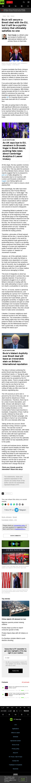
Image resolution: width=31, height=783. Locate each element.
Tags (8, 16)
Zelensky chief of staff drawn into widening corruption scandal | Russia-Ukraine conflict (14, 10)
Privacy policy (15, 748)
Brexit (15, 517)
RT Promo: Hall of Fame (15, 756)
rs (24, 707)
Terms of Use (15, 744)
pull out (4, 175)
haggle (4, 181)
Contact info (15, 760)
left (8, 97)
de (16, 707)
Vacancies (15, 768)
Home (4, 16)
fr (20, 707)
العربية (2, 707)
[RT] (3, 711)
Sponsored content (15, 740)
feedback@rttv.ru (20, 529)
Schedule (15, 736)
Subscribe (15, 671)
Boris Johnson (7, 517)
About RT (15, 752)
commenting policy (19, 525)
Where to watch (15, 732)
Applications (15, 728)
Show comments (15, 535)
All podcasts (25, 682)
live (10, 2)
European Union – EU (9, 520)
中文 (29, 707)
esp (8, 707)
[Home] (2, 2)
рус (12, 707)
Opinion (12, 16)
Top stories (6, 599)
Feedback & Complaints (15, 764)
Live (15, 724)
